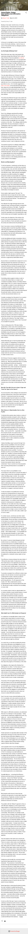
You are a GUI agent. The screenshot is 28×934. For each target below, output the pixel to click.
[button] (26, 13)
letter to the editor (5, 85)
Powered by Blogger (15, 931)
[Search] (26, 3)
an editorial (21, 58)
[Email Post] (5, 921)
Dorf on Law (14, 2)
